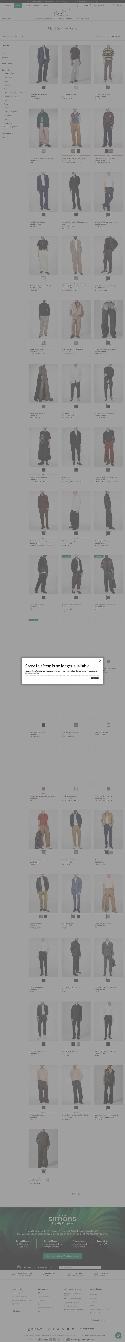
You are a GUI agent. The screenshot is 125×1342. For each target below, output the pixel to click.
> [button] (94, 678)
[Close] (100, 660)
